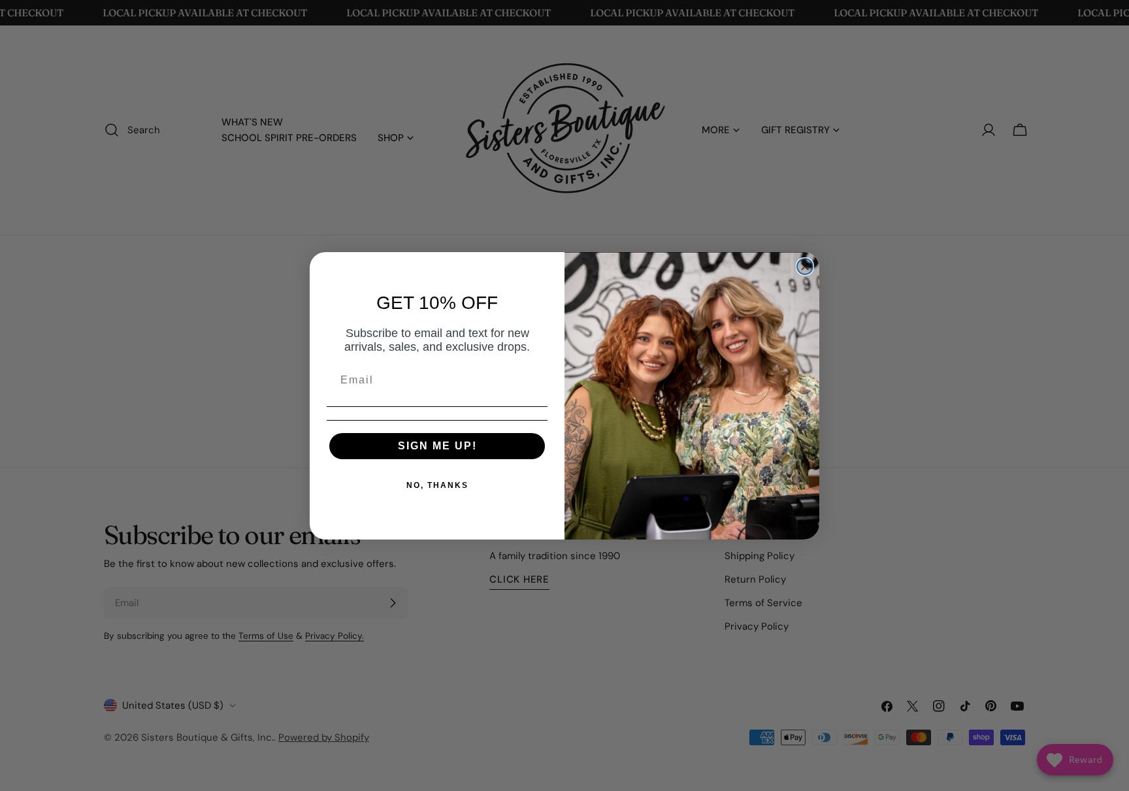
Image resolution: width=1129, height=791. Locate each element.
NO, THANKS (437, 485)
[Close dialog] (805, 266)
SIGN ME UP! (437, 445)
